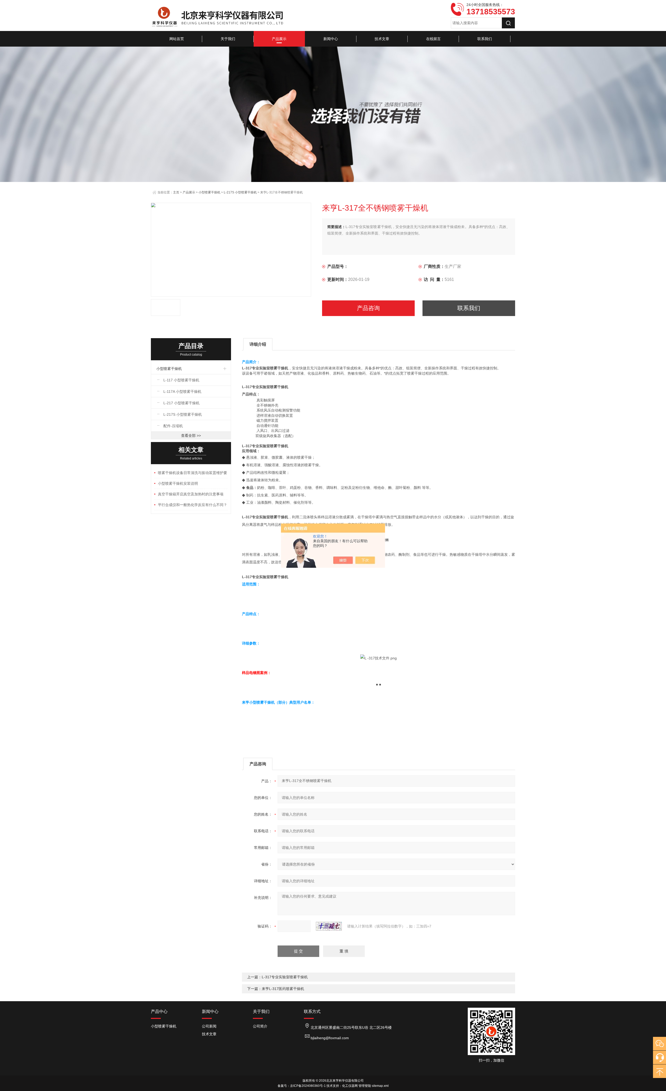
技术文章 (382, 39)
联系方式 (312, 1011)
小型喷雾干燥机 (209, 192)
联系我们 (484, 39)
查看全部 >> (191, 435)
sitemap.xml (380, 1086)
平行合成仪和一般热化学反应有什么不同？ (192, 505)
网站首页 (176, 39)
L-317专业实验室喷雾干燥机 (285, 977)
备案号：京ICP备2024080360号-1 (302, 1086)
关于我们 (228, 39)
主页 (176, 192)
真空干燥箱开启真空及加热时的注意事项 (190, 494)
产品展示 (279, 39)
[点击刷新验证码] (329, 926)
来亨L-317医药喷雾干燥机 (283, 989)
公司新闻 (209, 1026)
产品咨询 (368, 308)
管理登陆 (364, 1086)
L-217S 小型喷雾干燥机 (240, 192)
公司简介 (260, 1026)
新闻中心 (330, 39)
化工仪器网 (350, 1086)
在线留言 (433, 39)
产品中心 (159, 1011)
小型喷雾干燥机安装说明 (178, 483)
